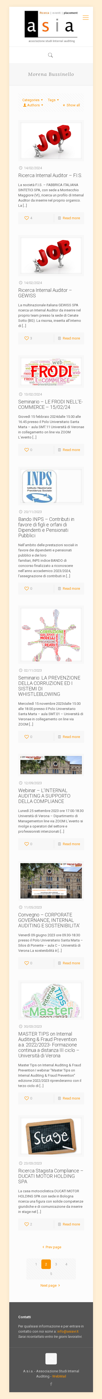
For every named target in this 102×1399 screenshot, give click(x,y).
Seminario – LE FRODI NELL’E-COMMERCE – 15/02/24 (50, 404)
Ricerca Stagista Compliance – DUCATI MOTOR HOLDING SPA (51, 1176)
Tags (51, 100)
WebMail (59, 1376)
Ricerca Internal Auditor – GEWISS (45, 292)
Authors (33, 105)
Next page (49, 1285)
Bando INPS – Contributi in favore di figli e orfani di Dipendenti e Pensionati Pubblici (46, 527)
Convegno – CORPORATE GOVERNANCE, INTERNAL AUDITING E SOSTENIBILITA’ (49, 920)
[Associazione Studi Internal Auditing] (51, 27)
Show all (73, 105)
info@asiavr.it (68, 1331)
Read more (71, 218)
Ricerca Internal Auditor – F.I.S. (50, 175)
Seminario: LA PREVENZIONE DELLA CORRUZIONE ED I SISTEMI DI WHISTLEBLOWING (49, 686)
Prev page (53, 1247)
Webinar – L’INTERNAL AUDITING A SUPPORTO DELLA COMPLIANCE (44, 795)
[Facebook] (51, 1384)
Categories (30, 100)
